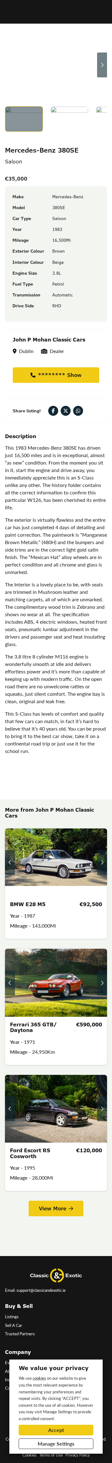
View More (52, 1208)
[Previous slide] (10, 65)
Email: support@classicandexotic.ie (35, 1290)
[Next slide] (102, 65)
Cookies (29, 1455)
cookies (39, 1378)
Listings (12, 1316)
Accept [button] (56, 1429)
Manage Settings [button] (56, 1443)
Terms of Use (51, 1455)
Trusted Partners (20, 1334)
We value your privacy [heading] (54, 1368)
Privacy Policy (77, 1455)
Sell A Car (13, 1325)
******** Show (60, 375)
